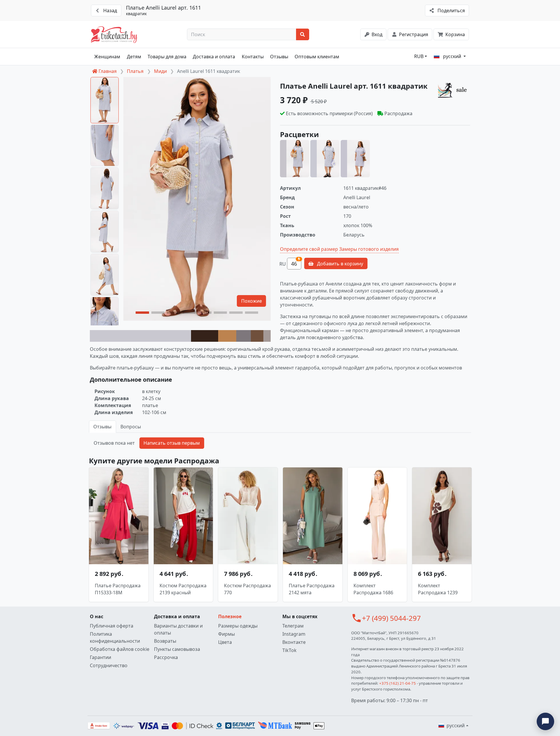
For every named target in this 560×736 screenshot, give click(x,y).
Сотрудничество (108, 665)
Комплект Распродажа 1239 (438, 589)
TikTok (289, 650)
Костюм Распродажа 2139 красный (183, 589)
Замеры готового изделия (369, 249)
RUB (419, 56)
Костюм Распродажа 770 (247, 589)
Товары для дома (167, 56)
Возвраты (165, 641)
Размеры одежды (238, 626)
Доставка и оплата (214, 56)
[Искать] (302, 34)
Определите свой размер (309, 249)
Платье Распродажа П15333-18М (118, 589)
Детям (134, 56)
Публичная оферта (111, 626)
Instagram (293, 634)
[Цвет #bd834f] (227, 336)
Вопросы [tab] (130, 426)
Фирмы (226, 634)
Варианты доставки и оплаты (178, 629)
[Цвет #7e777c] (243, 336)
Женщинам (107, 56)
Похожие (251, 301)
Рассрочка (166, 657)
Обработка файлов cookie (119, 649)
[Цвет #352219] (204, 336)
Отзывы (279, 56)
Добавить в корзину (339, 263)
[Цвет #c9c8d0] (140, 336)
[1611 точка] (355, 158)
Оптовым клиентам (317, 56)
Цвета (225, 642)
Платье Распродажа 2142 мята (312, 589)
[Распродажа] (454, 90)
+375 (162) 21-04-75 (397, 683)
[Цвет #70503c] (257, 336)
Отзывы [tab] (102, 426)
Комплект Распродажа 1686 (373, 589)
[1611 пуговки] (325, 158)
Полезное (230, 616)
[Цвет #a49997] (267, 336)
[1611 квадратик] (294, 158)
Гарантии (100, 657)
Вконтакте (294, 642)
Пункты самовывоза (177, 649)
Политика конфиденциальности (115, 637)
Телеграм (293, 626)
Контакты (253, 56)
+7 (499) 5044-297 (391, 618)
